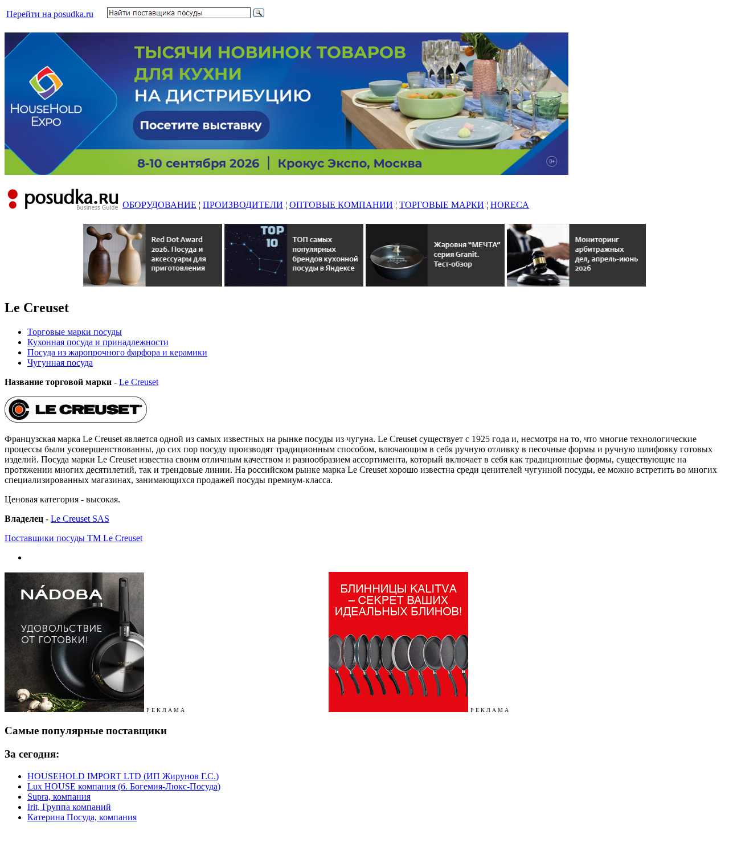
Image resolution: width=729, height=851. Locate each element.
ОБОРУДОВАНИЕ (159, 205)
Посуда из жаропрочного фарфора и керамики (117, 352)
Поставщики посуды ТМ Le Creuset (73, 538)
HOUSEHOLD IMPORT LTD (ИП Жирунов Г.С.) (123, 776)
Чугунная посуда (60, 362)
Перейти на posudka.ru (49, 14)
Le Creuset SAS (80, 518)
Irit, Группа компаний (69, 807)
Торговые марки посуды (74, 332)
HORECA (509, 205)
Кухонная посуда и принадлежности (98, 342)
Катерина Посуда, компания (82, 817)
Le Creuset (138, 382)
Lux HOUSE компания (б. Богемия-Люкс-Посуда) (123, 786)
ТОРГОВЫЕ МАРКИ (441, 205)
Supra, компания (59, 796)
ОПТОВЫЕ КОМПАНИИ (341, 205)
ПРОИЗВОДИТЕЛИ (243, 205)
